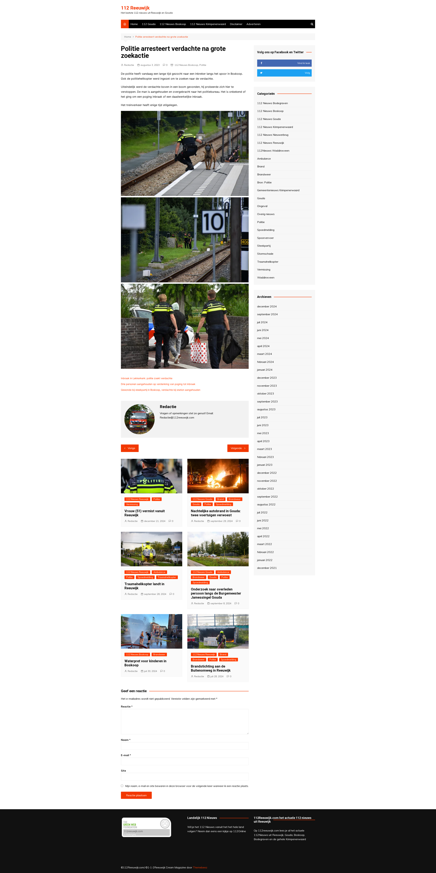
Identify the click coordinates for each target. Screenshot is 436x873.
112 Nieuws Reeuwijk (137, 499)
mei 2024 (263, 338)
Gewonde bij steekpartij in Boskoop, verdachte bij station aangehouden (160, 389)
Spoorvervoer (265, 238)
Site (123, 770)
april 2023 (263, 441)
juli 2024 (262, 322)
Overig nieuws (266, 214)
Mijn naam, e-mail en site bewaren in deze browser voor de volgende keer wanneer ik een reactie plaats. (187, 786)
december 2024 (267, 306)
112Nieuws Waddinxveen (273, 150)
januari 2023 (264, 464)
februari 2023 (265, 457)
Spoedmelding (223, 504)
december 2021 (267, 568)
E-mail (126, 755)
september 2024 (267, 314)
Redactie (129, 65)
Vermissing (132, 504)
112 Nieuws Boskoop (173, 24)
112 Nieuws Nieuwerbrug (272, 134)
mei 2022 (263, 528)
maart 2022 (264, 544)
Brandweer (235, 499)
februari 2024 (265, 362)
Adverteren (253, 24)
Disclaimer (236, 24)
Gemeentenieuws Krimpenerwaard (278, 190)
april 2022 (263, 536)
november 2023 (267, 385)
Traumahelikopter (167, 577)
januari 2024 (264, 369)
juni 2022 (263, 520)
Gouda (196, 504)
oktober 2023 (265, 393)
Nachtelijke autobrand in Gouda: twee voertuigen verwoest (216, 513)
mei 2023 (263, 433)
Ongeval (262, 206)
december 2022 (267, 472)
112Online (239, 831)
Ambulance (159, 572)
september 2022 (267, 496)
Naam (125, 740)
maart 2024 (264, 354)
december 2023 (267, 377)
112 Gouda (148, 24)
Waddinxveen (265, 277)
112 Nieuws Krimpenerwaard (208, 24)
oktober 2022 (265, 488)
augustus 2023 (266, 409)
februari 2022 (265, 552)
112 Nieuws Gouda (202, 499)
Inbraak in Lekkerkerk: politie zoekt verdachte (146, 378)
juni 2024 (263, 330)
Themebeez (200, 867)
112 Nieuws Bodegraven (272, 103)
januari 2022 (264, 560)
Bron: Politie (264, 182)
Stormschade (265, 253)
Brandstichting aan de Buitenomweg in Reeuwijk (211, 668)
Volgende (236, 448)
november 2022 (267, 480)
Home (134, 24)
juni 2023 (263, 425)
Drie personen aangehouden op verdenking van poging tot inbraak (158, 384)
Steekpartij (264, 245)
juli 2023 (262, 417)
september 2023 (267, 401)
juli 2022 (262, 512)
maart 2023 (264, 449)
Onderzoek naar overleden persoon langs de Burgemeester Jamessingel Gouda (216, 593)
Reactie (127, 706)
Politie (202, 65)
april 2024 (263, 346)
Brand (220, 499)
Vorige (131, 448)
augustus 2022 (266, 504)
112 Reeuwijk (135, 8)
